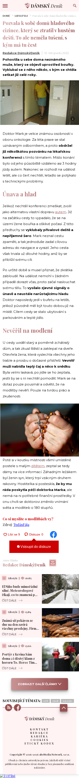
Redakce (39, 733)
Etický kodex (39, 743)
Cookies (40, 740)
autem (60, 212)
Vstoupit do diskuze (35, 547)
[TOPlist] (7, 775)
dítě (45, 701)
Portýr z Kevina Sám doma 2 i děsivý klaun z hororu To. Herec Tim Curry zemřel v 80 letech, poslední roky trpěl (20, 662)
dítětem (38, 466)
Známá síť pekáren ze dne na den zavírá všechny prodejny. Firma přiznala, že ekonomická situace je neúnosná (20, 628)
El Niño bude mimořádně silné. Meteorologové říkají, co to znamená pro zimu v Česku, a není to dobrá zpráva (20, 594)
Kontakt (39, 729)
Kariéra (39, 736)
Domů (6, 15)
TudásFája (21, 524)
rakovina (67, 701)
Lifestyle (21, 15)
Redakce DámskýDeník (21, 53)
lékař (55, 701)
